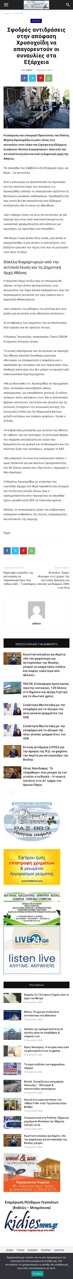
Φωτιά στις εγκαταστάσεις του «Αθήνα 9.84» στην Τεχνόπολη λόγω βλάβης (45, 1103)
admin (29, 70)
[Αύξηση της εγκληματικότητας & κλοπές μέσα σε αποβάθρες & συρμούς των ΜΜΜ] (12, 1033)
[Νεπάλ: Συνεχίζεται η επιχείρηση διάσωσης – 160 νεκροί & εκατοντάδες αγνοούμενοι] (12, 1086)
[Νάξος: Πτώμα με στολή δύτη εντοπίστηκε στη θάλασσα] (12, 1015)
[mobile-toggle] (6, 5)
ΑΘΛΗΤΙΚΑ (59, 1250)
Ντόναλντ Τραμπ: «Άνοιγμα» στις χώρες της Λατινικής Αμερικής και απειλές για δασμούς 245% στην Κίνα (53, 580)
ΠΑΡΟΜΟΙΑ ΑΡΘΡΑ (36, 642)
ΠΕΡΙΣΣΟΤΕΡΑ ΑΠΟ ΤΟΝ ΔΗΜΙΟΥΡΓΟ (37, 644)
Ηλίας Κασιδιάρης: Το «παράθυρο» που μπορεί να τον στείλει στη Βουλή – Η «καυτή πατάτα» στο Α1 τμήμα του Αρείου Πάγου (45, 777)
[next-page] (11, 794)
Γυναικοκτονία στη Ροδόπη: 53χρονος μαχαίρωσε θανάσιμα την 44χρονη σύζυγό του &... (46, 1121)
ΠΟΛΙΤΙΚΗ (18, 13)
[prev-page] (6, 794)
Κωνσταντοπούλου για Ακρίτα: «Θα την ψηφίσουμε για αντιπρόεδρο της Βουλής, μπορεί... (45, 1139)
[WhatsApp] (48, 78)
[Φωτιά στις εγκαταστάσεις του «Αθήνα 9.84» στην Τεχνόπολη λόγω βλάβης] (12, 1104)
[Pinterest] (40, 78)
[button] (68, 5)
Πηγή (7, 533)
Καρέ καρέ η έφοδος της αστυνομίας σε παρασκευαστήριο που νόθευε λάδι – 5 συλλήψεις (20, 578)
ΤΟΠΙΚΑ (20, 1250)
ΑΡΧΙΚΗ (9, 1250)
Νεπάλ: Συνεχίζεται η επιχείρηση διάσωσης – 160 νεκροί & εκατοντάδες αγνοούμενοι (43, 1085)
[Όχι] (68, 1266)
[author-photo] (36, 618)
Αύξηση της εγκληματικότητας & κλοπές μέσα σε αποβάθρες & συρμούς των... (43, 1033)
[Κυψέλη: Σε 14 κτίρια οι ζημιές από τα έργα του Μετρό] (12, 998)
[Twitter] (32, 78)
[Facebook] (24, 78)
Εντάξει (37, 1273)
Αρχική (7, 13)
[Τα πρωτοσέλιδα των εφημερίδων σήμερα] (12, 1069)
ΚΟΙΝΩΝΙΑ (33, 1250)
